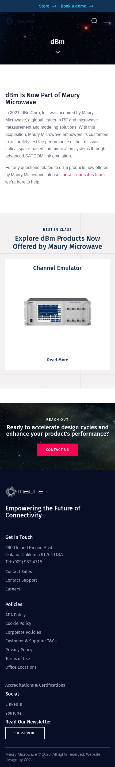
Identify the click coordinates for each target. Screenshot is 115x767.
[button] (106, 21)
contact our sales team (82, 174)
